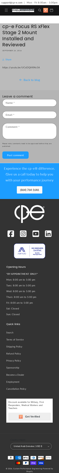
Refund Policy (13, 353)
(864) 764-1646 (29, 190)
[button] (6, 10)
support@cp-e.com (11, 2)
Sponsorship (12, 367)
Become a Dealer (15, 375)
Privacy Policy (13, 360)
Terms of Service (15, 339)
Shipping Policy (14, 346)
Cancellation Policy (16, 389)
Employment (13, 382)
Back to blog (32, 80)
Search (10, 332)
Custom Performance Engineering (27, 469)
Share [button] (8, 59)
